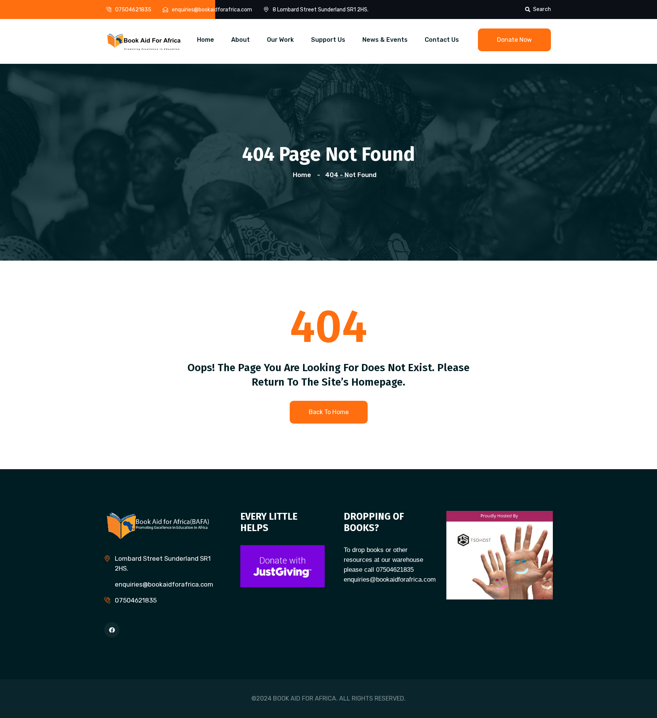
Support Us (328, 39)
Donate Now (514, 39)
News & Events (385, 39)
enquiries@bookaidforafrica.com (212, 9)
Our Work (280, 39)
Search (542, 9)
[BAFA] (144, 40)
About (240, 39)
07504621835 (133, 9)
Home (205, 39)
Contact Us (442, 39)
